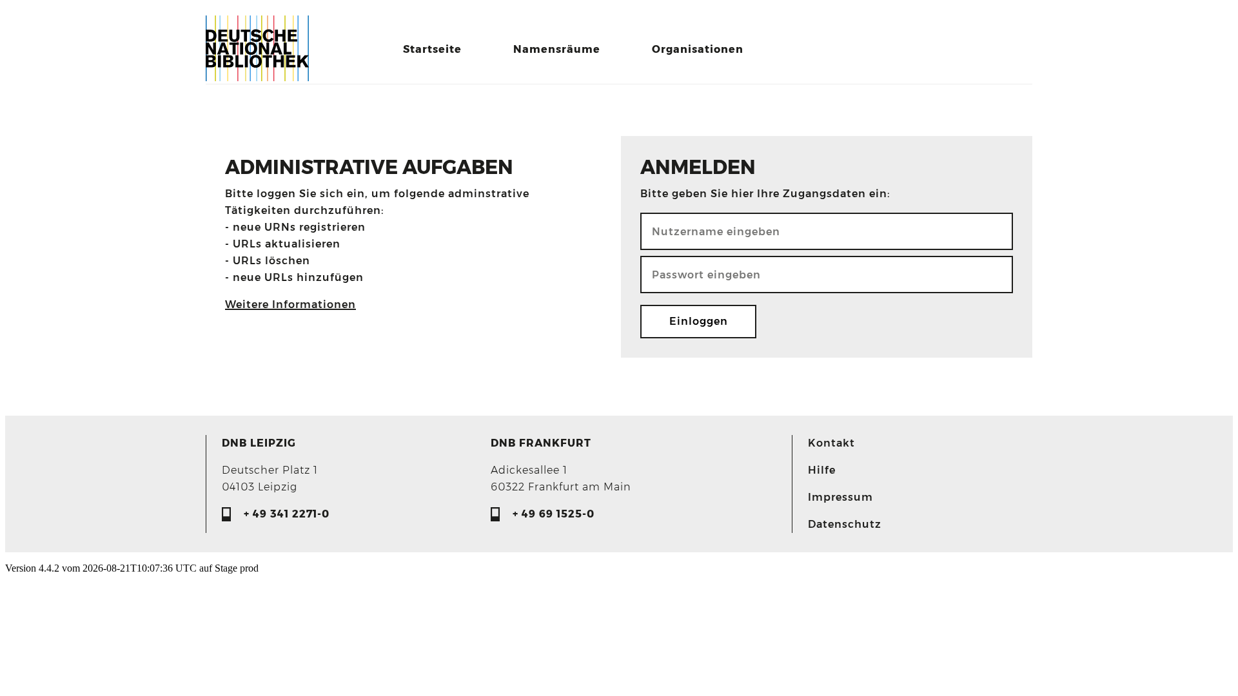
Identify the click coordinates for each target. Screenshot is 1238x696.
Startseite (432, 49)
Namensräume (556, 49)
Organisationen (697, 49)
